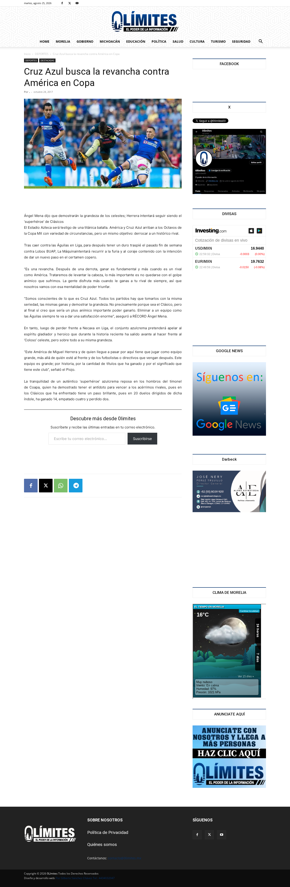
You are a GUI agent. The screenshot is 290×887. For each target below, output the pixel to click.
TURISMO (218, 41)
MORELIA (63, 41)
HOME (44, 41)
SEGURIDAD (241, 41)
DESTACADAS (47, 60)
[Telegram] (75, 485)
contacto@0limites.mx (124, 858)
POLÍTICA (159, 41)
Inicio (27, 54)
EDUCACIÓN (135, 41)
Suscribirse (142, 438)
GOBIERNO (85, 41)
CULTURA (197, 41)
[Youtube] (77, 3)
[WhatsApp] (61, 485)
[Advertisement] (103, 201)
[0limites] (145, 21)
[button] (260, 42)
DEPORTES (41, 54)
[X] (69, 3)
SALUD (178, 41)
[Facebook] (62, 3)
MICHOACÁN (110, 41)
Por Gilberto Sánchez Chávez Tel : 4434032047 (85, 878)
